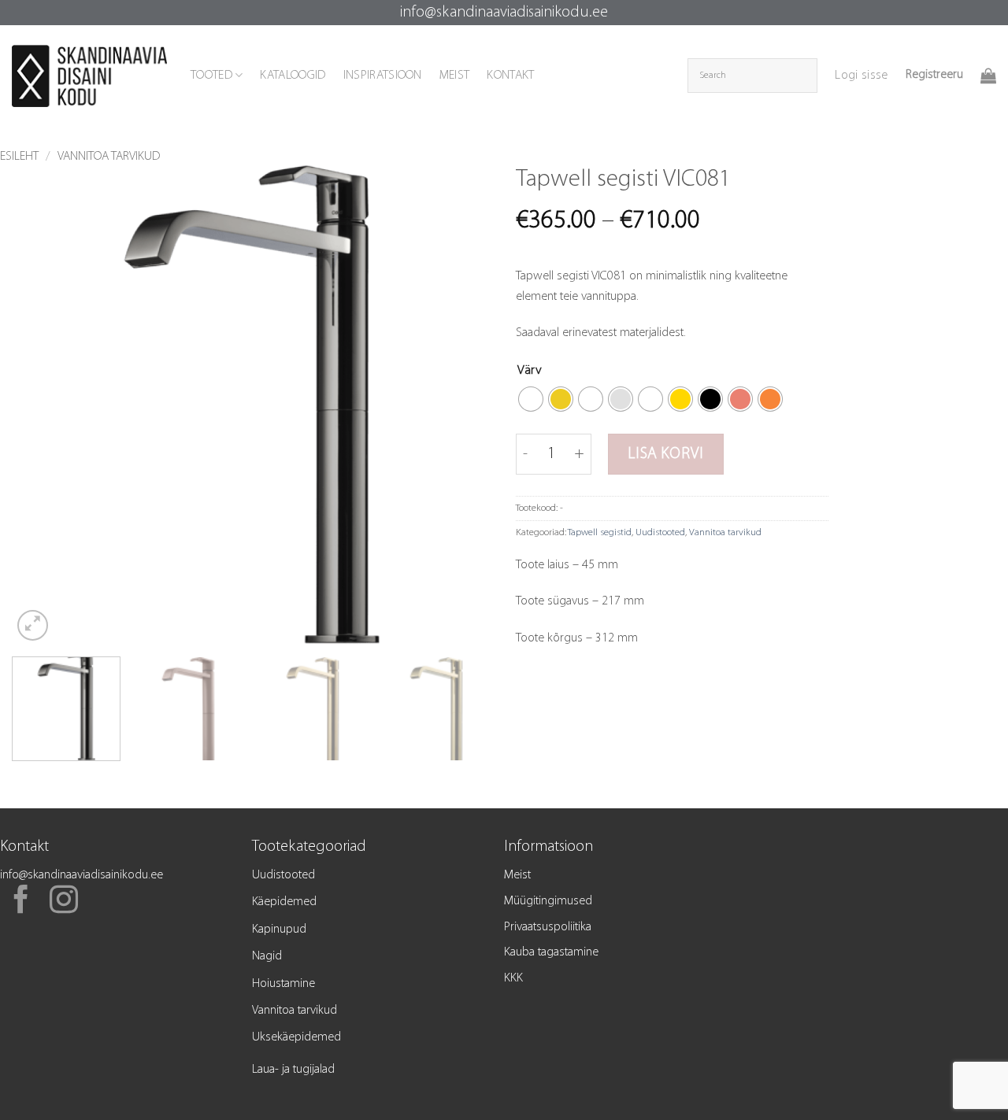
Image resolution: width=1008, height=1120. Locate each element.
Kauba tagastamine (551, 952)
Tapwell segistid (600, 532)
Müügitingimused (548, 901)
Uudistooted (660, 532)
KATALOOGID (292, 75)
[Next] (463, 405)
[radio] (531, 399)
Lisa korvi (665, 454)
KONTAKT (510, 75)
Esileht (19, 156)
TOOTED (211, 75)
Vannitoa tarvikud (108, 156)
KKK (513, 978)
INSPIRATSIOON (382, 75)
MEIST (454, 75)
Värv (529, 370)
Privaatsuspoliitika (547, 927)
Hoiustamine (283, 984)
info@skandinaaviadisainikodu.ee (504, 12)
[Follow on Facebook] (21, 902)
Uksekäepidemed (296, 1037)
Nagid (267, 956)
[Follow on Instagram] (64, 902)
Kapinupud (279, 929)
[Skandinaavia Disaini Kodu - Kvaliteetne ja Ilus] (89, 76)
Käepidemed (284, 902)
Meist (517, 875)
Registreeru (934, 74)
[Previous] (41, 405)
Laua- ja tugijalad (293, 1069)
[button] (861, 75)
